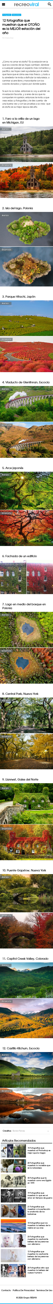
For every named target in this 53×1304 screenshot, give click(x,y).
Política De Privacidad (24, 1290)
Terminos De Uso (44, 1290)
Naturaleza (17, 15)
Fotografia (7, 15)
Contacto (6, 1290)
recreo (26, 4)
